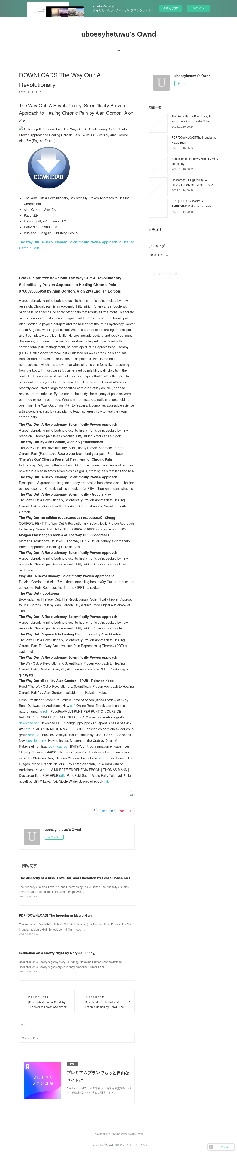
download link (36, 740)
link (106, 781)
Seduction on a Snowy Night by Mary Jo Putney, (57, 952)
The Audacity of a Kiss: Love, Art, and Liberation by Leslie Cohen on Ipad (77, 878)
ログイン (198, 8)
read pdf (34, 734)
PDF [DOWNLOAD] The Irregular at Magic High (55, 915)
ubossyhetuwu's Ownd (118, 34)
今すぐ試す (170, 8)
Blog (119, 50)
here (27, 729)
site (100, 758)
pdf (72, 705)
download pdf (29, 723)
